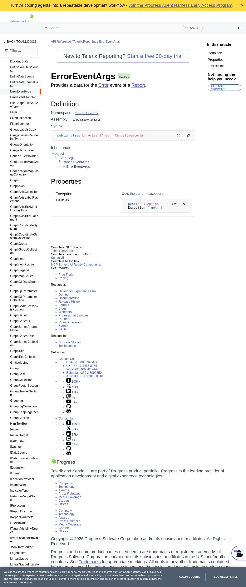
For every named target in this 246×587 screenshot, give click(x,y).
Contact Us (66, 359)
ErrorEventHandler (23, 97)
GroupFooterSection (24, 385)
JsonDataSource (21, 547)
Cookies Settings (226, 577)
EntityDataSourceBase (24, 84)
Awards (64, 490)
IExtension (17, 467)
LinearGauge (19, 558)
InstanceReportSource (23, 498)
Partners (64, 319)
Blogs (62, 308)
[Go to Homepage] (31, 21)
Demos (63, 294)
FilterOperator (19, 123)
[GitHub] (68, 407)
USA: (81, 362)
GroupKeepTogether (24, 412)
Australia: (84, 376)
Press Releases (69, 493)
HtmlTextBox (18, 423)
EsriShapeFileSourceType (24, 104)
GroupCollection (21, 379)
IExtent (15, 473)
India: (82, 369)
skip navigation (20, 21)
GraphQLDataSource (23, 283)
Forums (64, 305)
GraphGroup (18, 243)
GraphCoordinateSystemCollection (23, 236)
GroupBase (18, 374)
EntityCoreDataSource (24, 69)
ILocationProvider (22, 479)
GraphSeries (18, 315)
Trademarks (90, 561)
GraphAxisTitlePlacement (24, 217)
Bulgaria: (84, 372)
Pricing (63, 278)
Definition (65, 103)
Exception (64, 194)
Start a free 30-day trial (155, 56)
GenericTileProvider (23, 156)
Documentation (69, 298)
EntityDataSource (22, 76)
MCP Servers (60, 264)
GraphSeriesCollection (24, 343)
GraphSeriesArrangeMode (24, 328)
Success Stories (70, 342)
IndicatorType (19, 490)
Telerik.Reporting (84, 41)
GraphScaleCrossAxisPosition (24, 307)
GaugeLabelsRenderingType (24, 137)
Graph (14, 180)
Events (63, 325)
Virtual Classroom (71, 322)
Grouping (16, 400)
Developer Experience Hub (77, 291)
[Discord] (68, 412)
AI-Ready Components (85, 264)
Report (138, 85)
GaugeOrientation (22, 144)
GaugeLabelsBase (23, 129)
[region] (123, 577)
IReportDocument (22, 511)
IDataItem (16, 446)
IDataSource (18, 452)
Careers (64, 500)
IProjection (17, 505)
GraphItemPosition (23, 264)
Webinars (65, 312)
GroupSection (19, 418)
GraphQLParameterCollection (23, 298)
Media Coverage (70, 497)
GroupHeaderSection (23, 393)
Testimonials (67, 345)
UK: (81, 365)
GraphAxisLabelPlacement (24, 199)
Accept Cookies (189, 577)
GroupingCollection (23, 406)
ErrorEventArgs (20, 91)
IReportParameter (22, 517)
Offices (63, 504)
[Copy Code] (188, 135)
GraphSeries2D (21, 321)
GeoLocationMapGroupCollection (24, 172)
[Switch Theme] (239, 28)
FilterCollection (20, 118)
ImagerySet (18, 484)
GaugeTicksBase (22, 150)
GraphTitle (17, 351)
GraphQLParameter (23, 291)
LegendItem (18, 553)
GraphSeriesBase (22, 336)
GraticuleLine (19, 362)
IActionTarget (19, 435)
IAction (15, 429)
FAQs (62, 329)
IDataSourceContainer (24, 460)
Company (65, 483)
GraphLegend (19, 270)
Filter (13, 112)
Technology (66, 486)
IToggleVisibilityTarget (24, 530)
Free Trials (66, 274)
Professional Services (73, 315)
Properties (66, 181)
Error (103, 85)
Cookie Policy (56, 578)
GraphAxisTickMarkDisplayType (23, 208)
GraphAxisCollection (24, 191)
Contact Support (218, 87)
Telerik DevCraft (62, 250)
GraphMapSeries (21, 276)
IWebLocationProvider (24, 539)
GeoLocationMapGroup (24, 163)
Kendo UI (57, 257)
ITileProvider (18, 523)
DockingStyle (19, 61)
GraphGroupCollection (23, 251)
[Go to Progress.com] (63, 463)
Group (14, 368)
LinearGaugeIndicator (24, 566)
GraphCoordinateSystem (23, 227)
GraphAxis (17, 186)
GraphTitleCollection (24, 356)
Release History (70, 301)
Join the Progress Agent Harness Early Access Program (180, 5)
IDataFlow (17, 441)
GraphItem (17, 258)
